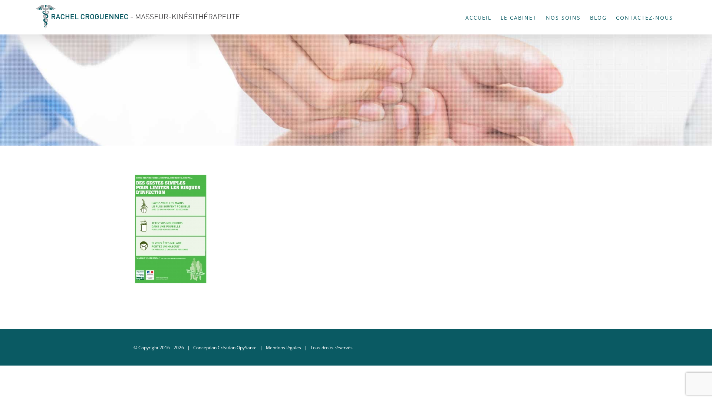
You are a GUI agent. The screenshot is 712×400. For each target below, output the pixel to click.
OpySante (247, 347)
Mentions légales (283, 347)
